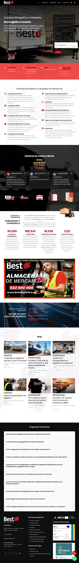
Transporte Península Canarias (37, 541)
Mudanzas (32, 528)
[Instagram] (12, 553)
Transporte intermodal (35, 525)
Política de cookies (34, 551)
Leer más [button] (9, 186)
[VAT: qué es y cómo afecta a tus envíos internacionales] (39, 385)
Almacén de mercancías (35, 530)
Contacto (7, 525)
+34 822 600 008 (7, 534)
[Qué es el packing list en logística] (15, 384)
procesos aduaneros (50, 219)
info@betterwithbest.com (9, 538)
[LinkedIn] (16, 553)
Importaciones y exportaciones (37, 532)
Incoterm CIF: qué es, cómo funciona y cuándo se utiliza (62, 400)
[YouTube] (19, 553)
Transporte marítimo (34, 521)
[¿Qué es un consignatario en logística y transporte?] (64, 347)
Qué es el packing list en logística (15, 396)
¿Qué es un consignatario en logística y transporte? (63, 360)
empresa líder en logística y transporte (35, 216)
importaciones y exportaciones (31, 225)
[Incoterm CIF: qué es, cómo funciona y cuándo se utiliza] (64, 385)
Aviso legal (32, 549)
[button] (74, 180)
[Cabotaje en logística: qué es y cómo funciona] (15, 347)
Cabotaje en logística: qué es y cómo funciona (15, 359)
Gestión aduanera (34, 534)
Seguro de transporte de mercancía (38, 537)
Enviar (58, 52)
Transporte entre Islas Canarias (37, 539)
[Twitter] (6, 553)
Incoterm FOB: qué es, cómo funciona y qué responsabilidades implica (38, 364)
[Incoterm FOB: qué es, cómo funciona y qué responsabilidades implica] (39, 348)
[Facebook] (9, 553)
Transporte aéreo (34, 523)
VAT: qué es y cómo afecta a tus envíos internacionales (37, 400)
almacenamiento (36, 219)
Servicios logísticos (8, 355)
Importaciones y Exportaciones (34, 357)
